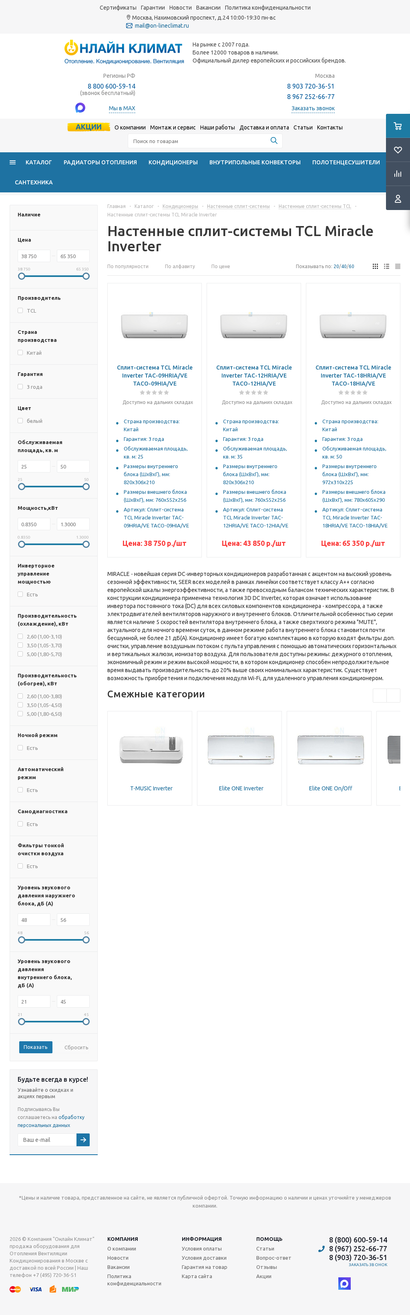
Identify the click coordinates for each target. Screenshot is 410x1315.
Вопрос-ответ (273, 1257)
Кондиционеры (173, 162)
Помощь (269, 1239)
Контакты (330, 127)
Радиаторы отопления (100, 162)
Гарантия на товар (204, 1267)
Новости (180, 7)
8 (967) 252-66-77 (358, 1248)
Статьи (303, 127)
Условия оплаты (202, 1248)
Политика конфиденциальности (268, 7)
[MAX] (344, 1283)
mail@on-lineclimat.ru (162, 25)
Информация (202, 1239)
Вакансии (208, 7)
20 (336, 266)
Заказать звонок (368, 1264)
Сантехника (34, 182)
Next (393, 695)
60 (351, 266)
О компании (130, 127)
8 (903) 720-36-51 (358, 1257)
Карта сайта (197, 1276)
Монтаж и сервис (173, 127)
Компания (122, 1239)
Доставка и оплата (264, 127)
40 (344, 266)
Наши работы (217, 127)
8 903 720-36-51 (311, 86)
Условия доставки (204, 1257)
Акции (89, 127)
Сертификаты (118, 7)
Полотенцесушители (346, 162)
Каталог (39, 162)
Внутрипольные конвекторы (255, 162)
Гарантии (153, 7)
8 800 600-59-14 (111, 86)
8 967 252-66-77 (311, 96)
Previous (379, 695)
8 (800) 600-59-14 (358, 1240)
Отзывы (266, 1267)
